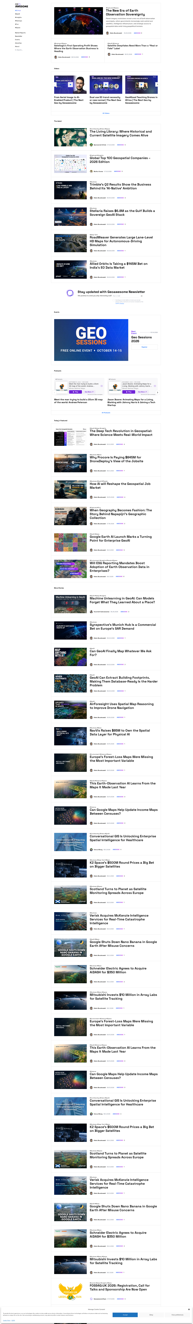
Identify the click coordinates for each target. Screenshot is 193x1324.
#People (105, 481)
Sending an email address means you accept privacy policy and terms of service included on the (129, 301)
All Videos (106, 113)
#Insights (18, 17)
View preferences (177, 1315)
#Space (17, 28)
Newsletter (18, 36)
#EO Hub (18, 10)
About (17, 46)
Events (17, 39)
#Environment (95, 560)
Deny (151, 1315)
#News (99, 455)
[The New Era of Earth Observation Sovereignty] (78, 21)
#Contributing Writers (97, 129)
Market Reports (20, 33)
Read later (81, 144)
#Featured (109, 8)
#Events (93, 1283)
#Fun (17, 24)
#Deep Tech (94, 235)
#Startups (18, 21)
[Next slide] (157, 84)
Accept (125, 1315)
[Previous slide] (54, 84)
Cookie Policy (6, 1320)
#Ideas (97, 428)
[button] (189, 1309)
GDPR (13, 1320)
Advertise (18, 43)
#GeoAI (17, 14)
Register (144, 347)
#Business (57, 43)
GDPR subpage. (119, 303)
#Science (116, 43)
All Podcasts (106, 413)
